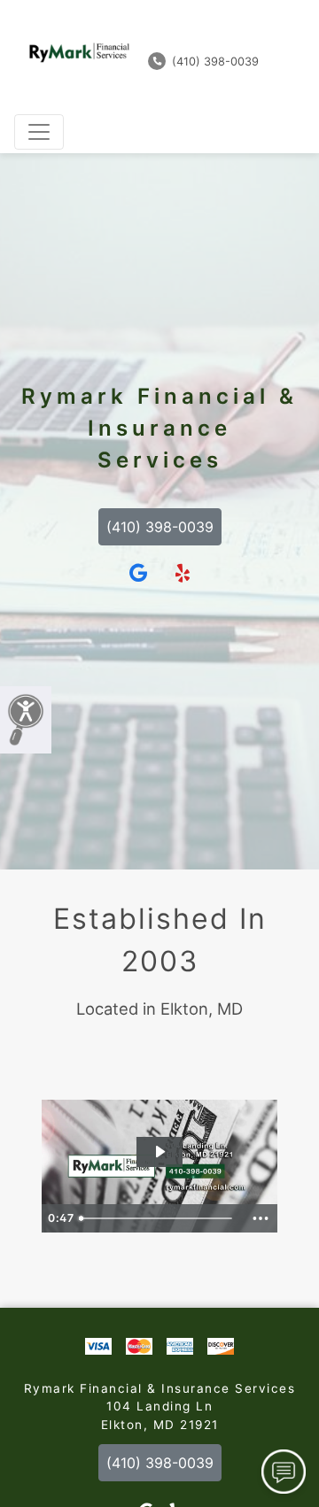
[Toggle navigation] (39, 132)
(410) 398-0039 (213, 61)
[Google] (138, 574)
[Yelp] (182, 574)
